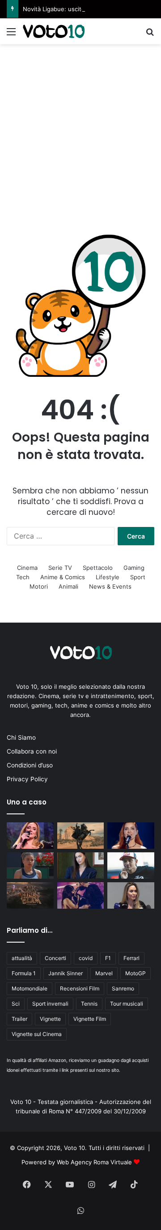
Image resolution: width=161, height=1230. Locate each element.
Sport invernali (50, 1003)
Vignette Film (89, 1018)
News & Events (110, 586)
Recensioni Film (79, 988)
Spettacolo (98, 567)
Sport (137, 577)
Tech (23, 577)
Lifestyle (107, 577)
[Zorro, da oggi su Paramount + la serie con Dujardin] (80, 835)
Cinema (27, 567)
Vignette (50, 1018)
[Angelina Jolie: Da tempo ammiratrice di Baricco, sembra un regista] (130, 895)
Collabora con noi (32, 751)
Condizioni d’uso (30, 765)
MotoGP (135, 973)
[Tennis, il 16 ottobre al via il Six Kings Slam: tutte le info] (30, 895)
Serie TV (60, 567)
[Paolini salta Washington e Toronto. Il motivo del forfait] (30, 865)
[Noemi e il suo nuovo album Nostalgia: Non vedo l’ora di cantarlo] (130, 835)
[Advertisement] (80, 129)
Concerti (55, 958)
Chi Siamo (21, 737)
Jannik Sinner (65, 973)
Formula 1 (24, 973)
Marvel (104, 973)
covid (86, 958)
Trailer (19, 1018)
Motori (39, 586)
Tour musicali (126, 1003)
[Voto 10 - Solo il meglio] (53, 31)
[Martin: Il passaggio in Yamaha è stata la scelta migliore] (130, 865)
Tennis (89, 1003)
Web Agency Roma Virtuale (94, 1162)
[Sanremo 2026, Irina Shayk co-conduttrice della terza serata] (80, 865)
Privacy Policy (27, 779)
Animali (68, 586)
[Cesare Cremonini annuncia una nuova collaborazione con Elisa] (80, 895)
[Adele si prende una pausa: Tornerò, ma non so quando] (30, 835)
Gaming (133, 567)
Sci (16, 1003)
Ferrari (131, 958)
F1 (108, 958)
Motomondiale (29, 988)
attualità (22, 958)
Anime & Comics (62, 577)
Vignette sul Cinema (37, 1034)
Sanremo (123, 988)
